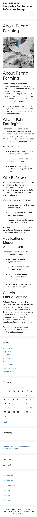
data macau (16, 446)
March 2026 (8, 358)
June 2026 (7, 355)
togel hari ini (8, 475)
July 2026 (7, 352)
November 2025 (9, 368)
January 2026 (8, 365)
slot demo (7, 446)
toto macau (13, 449)
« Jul (5, 422)
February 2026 (9, 362)
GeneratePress (18, 514)
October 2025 (8, 372)
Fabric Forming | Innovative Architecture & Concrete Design (17, 6)
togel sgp (6, 490)
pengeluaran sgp (9, 485)
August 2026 (8, 348)
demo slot (7, 465)
